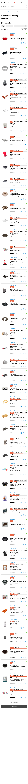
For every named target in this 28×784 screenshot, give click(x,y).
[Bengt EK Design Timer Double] (14, 388)
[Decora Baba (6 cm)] (14, 334)
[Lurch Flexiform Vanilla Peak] (14, 429)
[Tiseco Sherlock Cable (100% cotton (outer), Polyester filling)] (14, 442)
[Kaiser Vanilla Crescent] (14, 249)
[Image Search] (25, 6)
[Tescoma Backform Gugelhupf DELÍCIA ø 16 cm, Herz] (14, 194)
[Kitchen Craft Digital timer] (14, 511)
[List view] (25, 29)
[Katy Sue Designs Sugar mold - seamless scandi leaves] (14, 679)
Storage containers (14, 119)
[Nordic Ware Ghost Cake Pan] (14, 207)
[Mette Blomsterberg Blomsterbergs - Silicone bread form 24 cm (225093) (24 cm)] (14, 53)
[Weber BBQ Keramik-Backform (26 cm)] (14, 168)
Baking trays (12, 105)
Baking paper (13, 451)
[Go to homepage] (5, 2)
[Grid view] (22, 29)
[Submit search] (9, 6)
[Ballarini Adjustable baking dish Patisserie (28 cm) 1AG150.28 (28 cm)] (14, 539)
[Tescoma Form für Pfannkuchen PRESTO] (14, 402)
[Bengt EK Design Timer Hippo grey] (14, 83)
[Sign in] (18, 2)
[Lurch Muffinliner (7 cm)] (14, 693)
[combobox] (3, 26)
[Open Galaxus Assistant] (22, 3)
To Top (25, 711)
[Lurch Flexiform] (14, 455)
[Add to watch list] (23, 43)
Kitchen (10, 11)
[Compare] (21, 43)
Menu (4, 6)
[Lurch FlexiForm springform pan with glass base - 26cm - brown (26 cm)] (14, 319)
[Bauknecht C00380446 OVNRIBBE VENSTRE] (14, 111)
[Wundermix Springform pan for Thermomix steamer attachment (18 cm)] (14, 582)
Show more (14, 706)
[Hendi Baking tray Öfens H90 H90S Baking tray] (14, 221)
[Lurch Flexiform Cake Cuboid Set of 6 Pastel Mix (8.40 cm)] (14, 469)
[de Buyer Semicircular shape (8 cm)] (14, 140)
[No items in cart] (25, 3)
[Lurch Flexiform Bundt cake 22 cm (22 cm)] (14, 235)
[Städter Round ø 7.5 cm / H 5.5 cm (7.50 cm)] (14, 68)
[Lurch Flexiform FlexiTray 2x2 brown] (14, 524)
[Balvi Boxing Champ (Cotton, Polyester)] (14, 154)
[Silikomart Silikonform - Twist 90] (14, 97)
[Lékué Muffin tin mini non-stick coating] (14, 375)
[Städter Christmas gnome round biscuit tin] (14, 484)
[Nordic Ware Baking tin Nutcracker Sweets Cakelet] (14, 416)
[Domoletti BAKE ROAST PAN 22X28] (14, 277)
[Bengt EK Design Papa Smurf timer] (14, 263)
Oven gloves (13, 149)
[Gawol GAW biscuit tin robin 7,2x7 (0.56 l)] (14, 125)
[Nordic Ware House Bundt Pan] (14, 362)
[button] (26, 33)
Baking (15, 11)
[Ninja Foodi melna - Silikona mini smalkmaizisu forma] (14, 304)
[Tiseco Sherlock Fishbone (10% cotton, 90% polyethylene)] (14, 290)
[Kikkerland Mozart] (14, 624)
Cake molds (12, 33)
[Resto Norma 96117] (14, 181)
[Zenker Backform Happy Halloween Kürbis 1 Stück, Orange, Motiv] (14, 611)
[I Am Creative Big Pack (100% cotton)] (14, 554)
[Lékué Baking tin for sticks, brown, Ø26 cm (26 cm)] (14, 652)
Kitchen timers (13, 78)
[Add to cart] (26, 43)
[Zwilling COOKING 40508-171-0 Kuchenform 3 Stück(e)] (14, 38)
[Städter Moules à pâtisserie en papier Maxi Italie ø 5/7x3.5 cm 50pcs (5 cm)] (14, 348)
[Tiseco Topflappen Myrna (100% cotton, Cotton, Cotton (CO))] (14, 637)
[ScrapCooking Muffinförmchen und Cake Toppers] (14, 498)
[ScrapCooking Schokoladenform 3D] (14, 568)
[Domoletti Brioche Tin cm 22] (14, 666)
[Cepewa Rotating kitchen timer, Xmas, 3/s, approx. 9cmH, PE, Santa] (14, 597)
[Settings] (14, 3)
